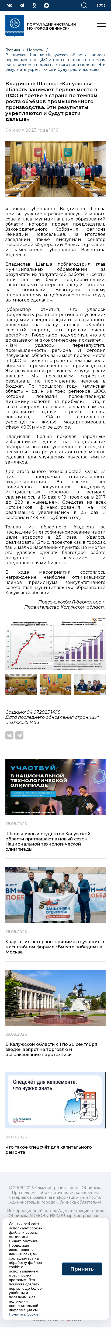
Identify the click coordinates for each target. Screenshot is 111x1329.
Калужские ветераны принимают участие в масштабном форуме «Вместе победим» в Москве (54, 947)
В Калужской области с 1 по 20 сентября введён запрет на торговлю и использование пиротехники (51, 1049)
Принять (82, 1269)
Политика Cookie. (24, 1314)
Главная (12, 50)
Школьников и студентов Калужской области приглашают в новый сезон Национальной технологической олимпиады (48, 841)
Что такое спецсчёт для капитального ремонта (48, 1150)
